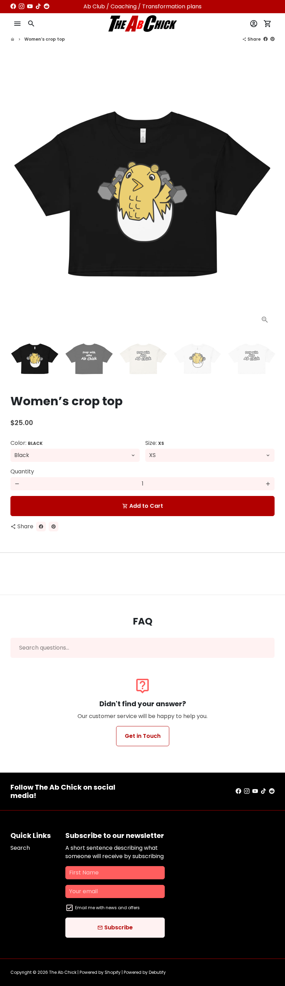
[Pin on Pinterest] (272, 39)
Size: (154, 443)
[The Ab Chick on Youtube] (30, 6)
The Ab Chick (62, 972)
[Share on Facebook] (265, 39)
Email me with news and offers (107, 908)
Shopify (113, 972)
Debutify (157, 972)
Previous (19, 197)
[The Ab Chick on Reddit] (46, 6)
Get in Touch (143, 736)
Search (20, 848)
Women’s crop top (44, 39)
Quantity (22, 471)
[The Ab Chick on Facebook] (13, 6)
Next (265, 197)
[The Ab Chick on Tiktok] (38, 6)
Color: (26, 443)
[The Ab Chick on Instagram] (21, 6)
